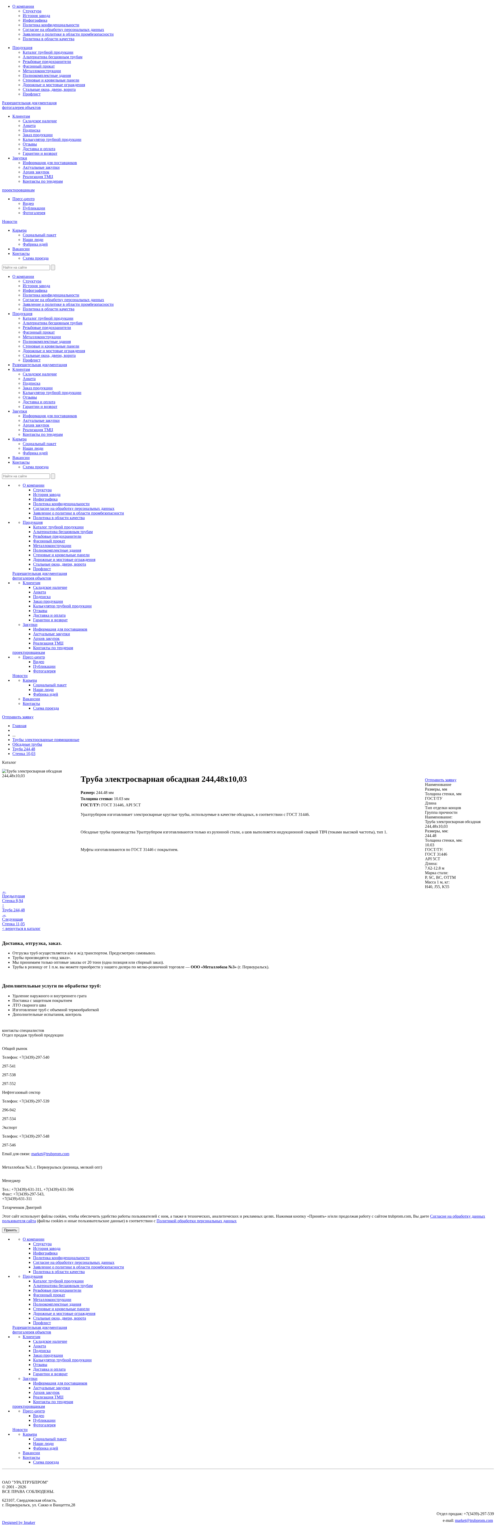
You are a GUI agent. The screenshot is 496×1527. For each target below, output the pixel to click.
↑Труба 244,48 (13, 907)
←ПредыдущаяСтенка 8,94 (13, 896)
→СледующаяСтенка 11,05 (13, 919)
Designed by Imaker (18, 1522)
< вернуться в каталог (21, 928)
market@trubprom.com (50, 1154)
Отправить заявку (18, 717)
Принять (10, 1230)
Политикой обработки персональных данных (197, 1221)
